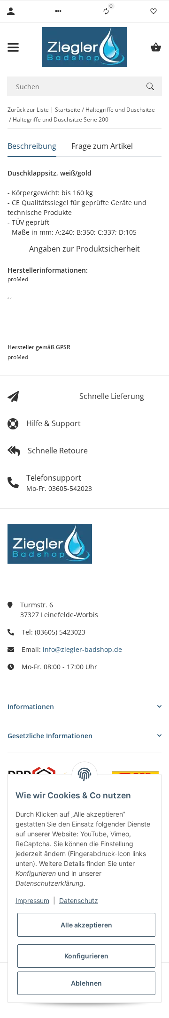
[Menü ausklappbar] (13, 47)
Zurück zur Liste (28, 110)
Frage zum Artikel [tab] (102, 146)
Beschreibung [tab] (32, 146)
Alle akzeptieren (86, 925)
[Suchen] (150, 86)
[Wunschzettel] (153, 11)
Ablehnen (86, 983)
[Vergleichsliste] (106, 11)
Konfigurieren (86, 956)
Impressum (32, 900)
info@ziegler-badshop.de (82, 649)
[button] (58, 11)
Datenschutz (78, 900)
